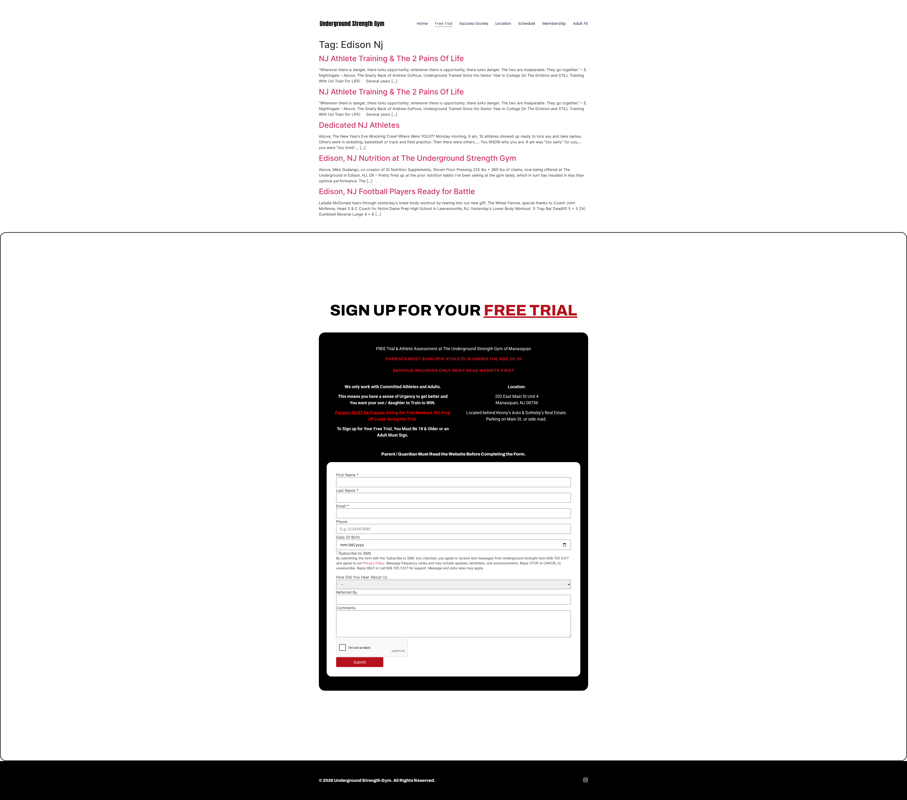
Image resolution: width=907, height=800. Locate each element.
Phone (341, 521)
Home (422, 23)
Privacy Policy (374, 563)
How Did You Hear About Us (361, 577)
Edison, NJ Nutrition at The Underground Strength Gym (417, 158)
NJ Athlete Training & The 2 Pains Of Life (391, 58)
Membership (554, 23)
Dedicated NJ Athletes (359, 125)
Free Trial (443, 23)
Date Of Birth (348, 537)
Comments (345, 608)
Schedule (526, 23)
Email (342, 506)
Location (503, 23)
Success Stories (473, 23)
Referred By (346, 592)
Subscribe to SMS (355, 553)
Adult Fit (580, 23)
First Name (347, 475)
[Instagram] (582, 6)
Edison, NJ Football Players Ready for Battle (397, 191)
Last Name (347, 490)
